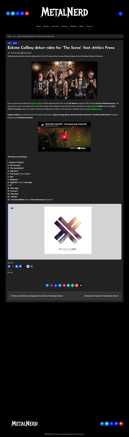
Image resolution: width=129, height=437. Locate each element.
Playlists (73, 26)
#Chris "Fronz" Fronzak (44, 56)
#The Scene (99, 56)
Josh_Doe (16, 53)
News (15, 43)
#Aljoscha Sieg (14, 56)
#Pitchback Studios (87, 56)
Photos (46, 26)
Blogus (70, 434)
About (81, 26)
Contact (90, 26)
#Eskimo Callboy (69, 56)
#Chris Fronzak (58, 56)
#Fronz (78, 56)
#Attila (22, 56)
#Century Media (30, 56)
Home (38, 26)
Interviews (55, 26)
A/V (9, 43)
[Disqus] (64, 331)
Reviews (65, 26)
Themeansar (79, 434)
